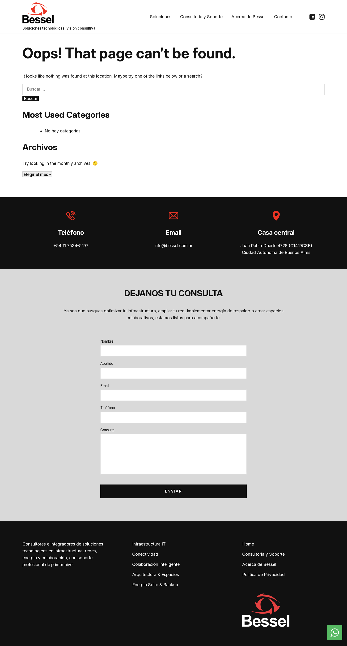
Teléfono (107, 408)
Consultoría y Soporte (201, 16)
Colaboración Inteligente (156, 564)
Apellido (106, 363)
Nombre (107, 341)
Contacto (283, 16)
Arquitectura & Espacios (155, 574)
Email (104, 386)
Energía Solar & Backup (155, 584)
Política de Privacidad (263, 574)
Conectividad (145, 554)
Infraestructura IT (149, 543)
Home (248, 543)
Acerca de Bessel (248, 16)
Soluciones (160, 16)
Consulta (107, 430)
